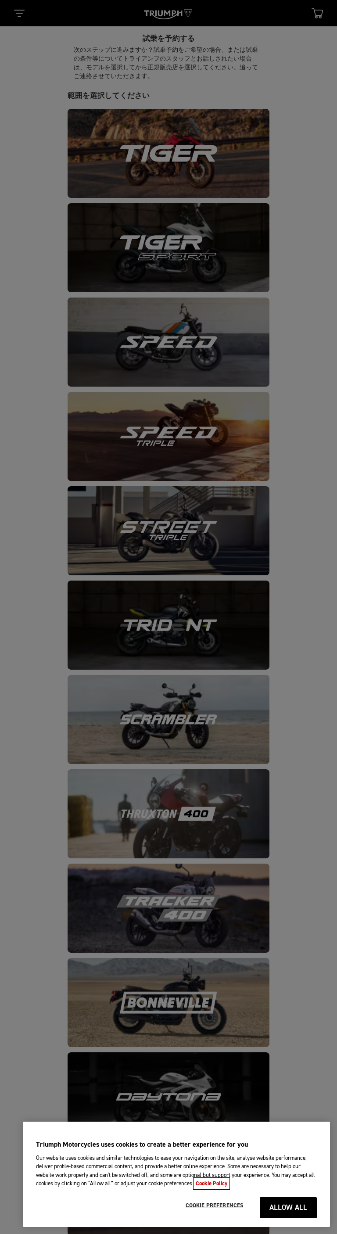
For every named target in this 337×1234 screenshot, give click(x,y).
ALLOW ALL (288, 1208)
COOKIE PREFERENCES (214, 1205)
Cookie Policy (211, 1183)
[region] (176, 1174)
